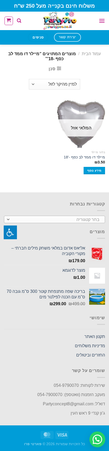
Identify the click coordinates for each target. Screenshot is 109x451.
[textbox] (56, 219)
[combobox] (54, 219)
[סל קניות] (8, 21)
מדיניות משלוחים (90, 346)
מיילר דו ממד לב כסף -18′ (84, 157)
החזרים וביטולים (90, 355)
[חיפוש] (19, 21)
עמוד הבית (91, 53)
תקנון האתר (94, 336)
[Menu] (102, 20)
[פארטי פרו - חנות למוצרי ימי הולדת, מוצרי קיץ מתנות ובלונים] (60, 21)
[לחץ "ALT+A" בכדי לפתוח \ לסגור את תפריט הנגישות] (10, 232)
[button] (97, 439)
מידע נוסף (94, 170)
